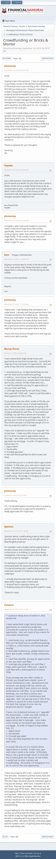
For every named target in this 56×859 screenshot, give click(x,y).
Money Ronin (11, 348)
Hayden (8, 165)
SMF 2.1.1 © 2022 (21, 856)
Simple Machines (35, 856)
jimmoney (10, 65)
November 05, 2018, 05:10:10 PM (16, 609)
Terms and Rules (26, 853)
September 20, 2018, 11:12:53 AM (16, 304)
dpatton (8, 526)
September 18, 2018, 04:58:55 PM (16, 170)
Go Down (7, 58)
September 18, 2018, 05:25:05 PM (16, 220)
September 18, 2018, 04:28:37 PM (16, 70)
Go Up (5, 837)
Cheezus (9, 604)
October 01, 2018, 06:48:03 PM (15, 353)
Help (17, 853)
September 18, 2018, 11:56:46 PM (16, 259)
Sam (6, 254)
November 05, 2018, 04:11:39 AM (16, 531)
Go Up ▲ (37, 853)
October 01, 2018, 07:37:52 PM (15, 495)
